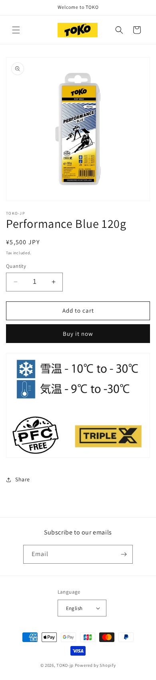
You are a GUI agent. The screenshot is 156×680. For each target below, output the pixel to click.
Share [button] (22, 479)
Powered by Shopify (95, 665)
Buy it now (78, 333)
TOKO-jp (65, 665)
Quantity (16, 266)
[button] (16, 30)
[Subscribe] (123, 554)
